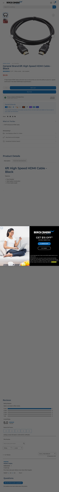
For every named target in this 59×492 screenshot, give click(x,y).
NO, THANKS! (44, 248)
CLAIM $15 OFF (44, 243)
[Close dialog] (2, 228)
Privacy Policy (53, 262)
